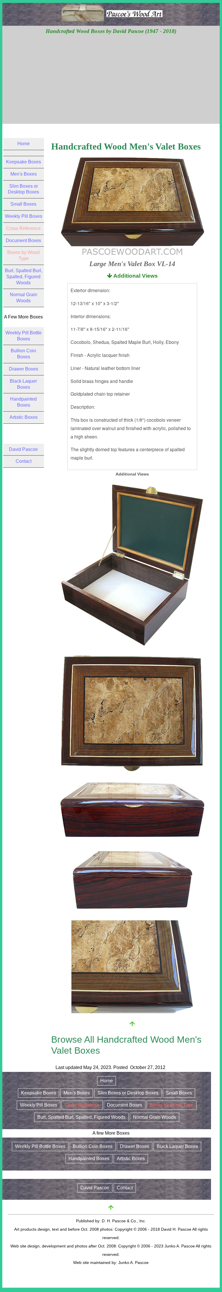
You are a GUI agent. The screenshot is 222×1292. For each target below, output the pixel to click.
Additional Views (135, 276)
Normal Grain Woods (154, 1117)
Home (23, 143)
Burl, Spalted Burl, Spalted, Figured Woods (23, 276)
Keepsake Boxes (23, 161)
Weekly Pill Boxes (23, 216)
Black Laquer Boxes (177, 1146)
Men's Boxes (23, 174)
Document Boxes (23, 240)
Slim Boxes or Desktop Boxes (127, 1092)
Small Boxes (23, 204)
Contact (24, 461)
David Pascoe (23, 449)
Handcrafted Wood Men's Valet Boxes (126, 146)
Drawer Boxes (23, 368)
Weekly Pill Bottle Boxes (40, 1146)
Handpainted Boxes (89, 1158)
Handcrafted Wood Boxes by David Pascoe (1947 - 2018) (111, 31)
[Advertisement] (111, 78)
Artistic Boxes (24, 417)
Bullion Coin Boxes (92, 1146)
